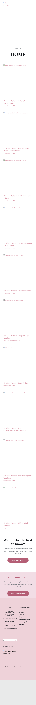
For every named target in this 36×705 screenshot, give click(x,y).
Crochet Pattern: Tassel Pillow (16, 383)
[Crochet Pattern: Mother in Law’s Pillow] (18, 175)
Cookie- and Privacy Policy (27, 666)
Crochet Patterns (7, 105)
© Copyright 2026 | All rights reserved (11, 666)
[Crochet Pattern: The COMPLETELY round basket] (18, 408)
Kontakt (21, 624)
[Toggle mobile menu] (32, 3)
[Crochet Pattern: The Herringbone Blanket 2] (18, 455)
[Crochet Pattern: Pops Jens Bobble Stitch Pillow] (18, 223)
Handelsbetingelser (25, 619)
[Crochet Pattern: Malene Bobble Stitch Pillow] (18, 80)
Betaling (21, 612)
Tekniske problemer (25, 622)
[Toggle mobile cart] (26, 3)
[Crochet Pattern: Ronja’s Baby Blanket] (18, 315)
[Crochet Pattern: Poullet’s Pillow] (18, 270)
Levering (21, 614)
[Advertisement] (18, 26)
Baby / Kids (6, 340)
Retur (20, 617)
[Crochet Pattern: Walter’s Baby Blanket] (18, 503)
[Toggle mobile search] (29, 3)
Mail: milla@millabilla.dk (10, 628)
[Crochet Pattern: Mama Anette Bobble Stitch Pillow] (18, 128)
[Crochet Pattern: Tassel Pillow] (18, 363)
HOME (13, 105)
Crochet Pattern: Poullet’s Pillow (17, 291)
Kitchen (17, 433)
